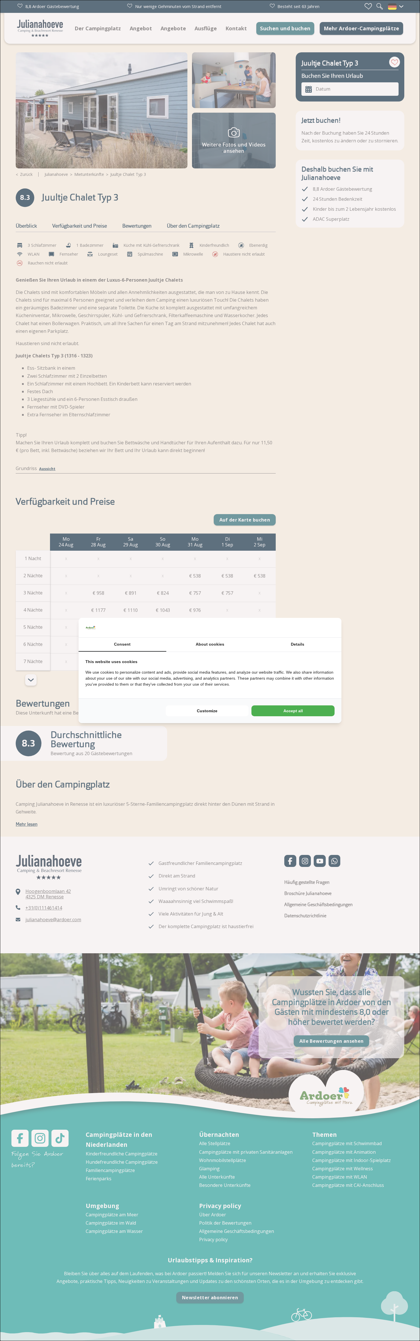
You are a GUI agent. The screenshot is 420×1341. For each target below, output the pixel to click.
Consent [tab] (122, 644)
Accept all (293, 711)
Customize (207, 711)
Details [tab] (297, 644)
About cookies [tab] (210, 644)
